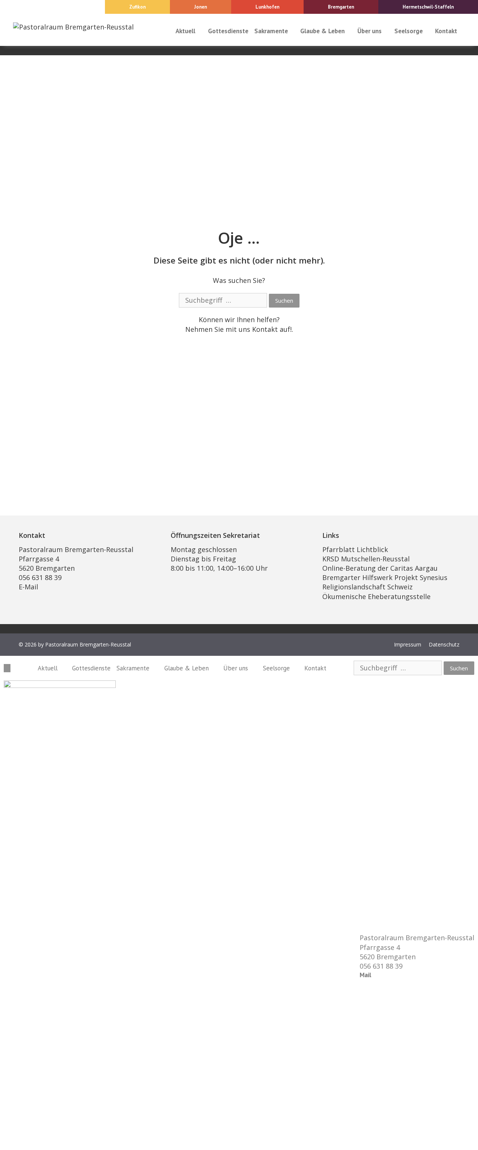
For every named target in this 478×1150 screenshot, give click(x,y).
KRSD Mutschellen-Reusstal (366, 558)
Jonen (200, 7)
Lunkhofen (267, 7)
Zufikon (137, 7)
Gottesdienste (228, 31)
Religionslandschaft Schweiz (367, 586)
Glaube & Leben (322, 31)
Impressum (407, 644)
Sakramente (271, 31)
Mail (365, 975)
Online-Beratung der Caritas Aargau (380, 568)
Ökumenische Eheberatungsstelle (376, 596)
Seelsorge (408, 31)
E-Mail (28, 586)
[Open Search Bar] (467, 31)
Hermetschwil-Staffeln (428, 7)
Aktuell (185, 31)
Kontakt (446, 31)
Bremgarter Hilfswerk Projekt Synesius (384, 577)
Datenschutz (444, 644)
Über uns (369, 31)
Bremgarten (341, 7)
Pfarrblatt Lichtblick (355, 549)
